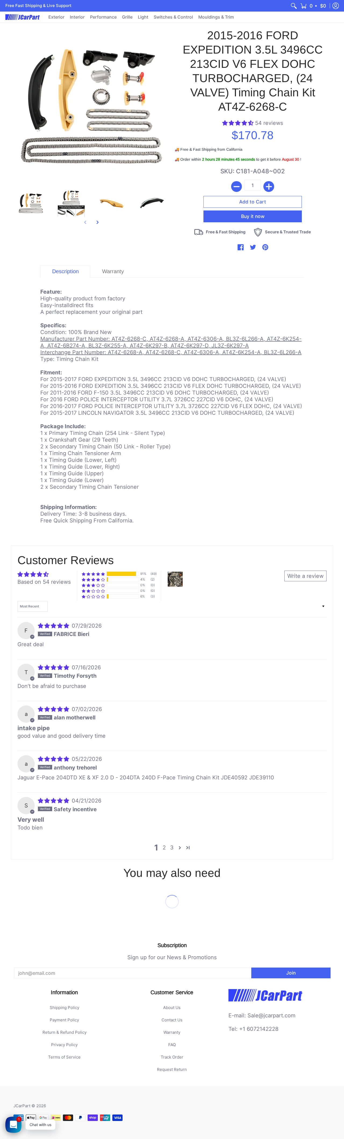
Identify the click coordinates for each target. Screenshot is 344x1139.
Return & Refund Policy (64, 1032)
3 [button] (172, 847)
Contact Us (172, 1019)
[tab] (65, 271)
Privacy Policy (64, 1044)
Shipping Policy (64, 1007)
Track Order (172, 1057)
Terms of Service (64, 1057)
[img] (54, 626)
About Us (172, 1007)
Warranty (171, 1032)
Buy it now (252, 216)
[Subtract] (236, 186)
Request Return (172, 1069)
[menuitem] (294, 6)
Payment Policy (64, 1019)
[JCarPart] (22, 17)
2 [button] (164, 847)
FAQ (172, 1044)
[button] (313, 6)
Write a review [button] (305, 576)
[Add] (268, 186)
